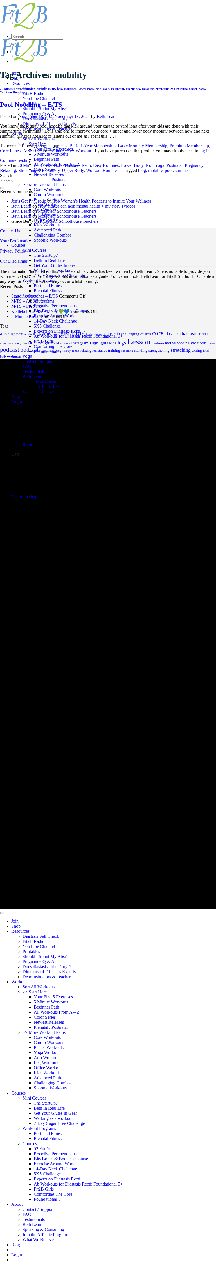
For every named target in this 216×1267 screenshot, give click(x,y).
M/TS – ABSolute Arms (32, 301)
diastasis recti (194, 333)
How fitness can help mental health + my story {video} (87, 206)
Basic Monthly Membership (142, 145)
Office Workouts (48, 1067)
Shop (16, 926)
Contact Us (10, 230)
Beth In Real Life (49, 260)
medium (158, 343)
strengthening (159, 351)
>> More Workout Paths (44, 184)
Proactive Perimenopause (56, 305)
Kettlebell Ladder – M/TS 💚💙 (40, 311)
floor (40, 343)
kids (112, 343)
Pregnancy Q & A (38, 113)
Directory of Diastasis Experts (49, 971)
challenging (130, 334)
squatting (127, 350)
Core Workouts (47, 189)
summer (182, 170)
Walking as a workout (53, 270)
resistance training (106, 350)
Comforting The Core (53, 1194)
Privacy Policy (13, 251)
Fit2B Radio (33, 93)
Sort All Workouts (38, 139)
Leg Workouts (46, 1062)
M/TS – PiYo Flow (28, 306)
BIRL (65, 333)
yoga (27, 356)
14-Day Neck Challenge (55, 321)
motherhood (174, 343)
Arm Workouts (47, 1057)
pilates (211, 343)
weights (14, 356)
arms (46, 333)
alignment (15, 334)
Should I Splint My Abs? (44, 108)
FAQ (27, 1214)
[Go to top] (2, 913)
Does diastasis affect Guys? (46, 966)
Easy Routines (66, 88)
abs (3, 333)
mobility (155, 170)
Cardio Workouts (49, 194)
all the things (32, 334)
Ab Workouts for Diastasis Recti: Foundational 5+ (78, 1184)
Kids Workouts (47, 224)
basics (55, 334)
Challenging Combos (52, 235)
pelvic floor (195, 343)
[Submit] (13, 43)
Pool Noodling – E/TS (31, 104)
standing (140, 350)
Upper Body (197, 88)
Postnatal (117, 88)
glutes (50, 342)
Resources (20, 83)
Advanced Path (47, 230)
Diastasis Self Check (40, 936)
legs (122, 343)
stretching (181, 350)
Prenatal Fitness (48, 290)
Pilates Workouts (49, 1047)
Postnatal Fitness (48, 285)
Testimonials (33, 1219)
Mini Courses (34, 250)
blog (142, 170)
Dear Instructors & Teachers (47, 976)
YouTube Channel (38, 98)
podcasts (30, 349)
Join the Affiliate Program (45, 1234)
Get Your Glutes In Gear (55, 265)
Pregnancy (133, 88)
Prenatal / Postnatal (51, 1027)
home (66, 343)
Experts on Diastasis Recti (57, 1179)
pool (169, 170)
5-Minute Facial (25, 316)
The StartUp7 (46, 255)
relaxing (85, 351)
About (16, 1204)
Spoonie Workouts (50, 240)
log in (204, 150)
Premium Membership (189, 145)
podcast (9, 349)
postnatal (48, 351)
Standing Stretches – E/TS (34, 296)
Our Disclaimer (13, 261)
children (145, 334)
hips (59, 343)
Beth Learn (107, 116)
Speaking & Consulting (43, 1229)
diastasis (172, 333)
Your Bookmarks (15, 241)
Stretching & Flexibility (171, 88)
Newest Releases (49, 174)
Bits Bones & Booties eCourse (61, 1158)
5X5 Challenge (47, 326)
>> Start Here (34, 991)
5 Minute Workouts (51, 154)
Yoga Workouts (47, 1052)
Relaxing (148, 88)
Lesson (138, 341)
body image (94, 334)
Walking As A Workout (70, 150)
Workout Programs (39, 280)
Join (15, 921)
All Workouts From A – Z (57, 1012)
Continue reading (18, 160)
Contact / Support (38, 1209)
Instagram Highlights (89, 343)
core (157, 333)
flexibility (28, 343)
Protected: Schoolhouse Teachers (67, 211)
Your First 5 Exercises (53, 996)
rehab (75, 350)
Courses (18, 245)
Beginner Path (46, 159)
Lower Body (86, 88)
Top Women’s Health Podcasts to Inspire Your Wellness (102, 201)
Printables (31, 951)
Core (30, 88)
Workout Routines (12, 92)
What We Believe (38, 1239)
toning (197, 350)
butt (106, 333)
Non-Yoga (102, 88)
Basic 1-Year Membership (92, 145)
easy (18, 343)
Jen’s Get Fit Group (28, 201)
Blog (15, 1244)
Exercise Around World (55, 1163)
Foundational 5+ (48, 1199)
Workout (19, 981)
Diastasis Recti (45, 88)
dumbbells (7, 343)
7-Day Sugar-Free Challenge (59, 275)
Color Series (45, 1017)
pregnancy (63, 350)
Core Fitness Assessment (22, 150)
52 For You (44, 1148)
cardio (115, 334)
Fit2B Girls (44, 1189)
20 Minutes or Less (12, 88)
